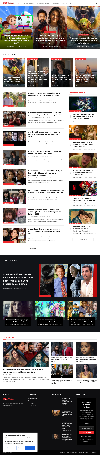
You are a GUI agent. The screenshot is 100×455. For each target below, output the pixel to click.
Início (19, 3)
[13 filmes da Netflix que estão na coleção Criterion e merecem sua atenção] (62, 371)
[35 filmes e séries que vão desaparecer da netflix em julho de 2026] (82, 310)
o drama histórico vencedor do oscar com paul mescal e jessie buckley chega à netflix (45, 114)
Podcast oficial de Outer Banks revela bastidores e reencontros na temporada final (86, 78)
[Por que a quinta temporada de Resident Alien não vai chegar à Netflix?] (56, 400)
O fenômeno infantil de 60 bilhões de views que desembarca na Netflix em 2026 (16, 39)
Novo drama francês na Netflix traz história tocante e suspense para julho (61, 78)
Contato (69, 452)
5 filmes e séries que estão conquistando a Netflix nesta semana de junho (84, 144)
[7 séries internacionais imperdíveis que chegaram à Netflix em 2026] (86, 371)
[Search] (96, 3)
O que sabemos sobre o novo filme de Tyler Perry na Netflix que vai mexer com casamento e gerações (45, 173)
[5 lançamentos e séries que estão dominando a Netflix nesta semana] (83, 160)
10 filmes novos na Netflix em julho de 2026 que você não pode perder (61, 359)
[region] (20, 442)
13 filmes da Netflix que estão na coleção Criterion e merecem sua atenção (61, 382)
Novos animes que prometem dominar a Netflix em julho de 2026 (67, 413)
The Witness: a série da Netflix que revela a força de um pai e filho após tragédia (86, 359)
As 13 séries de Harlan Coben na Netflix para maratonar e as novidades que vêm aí (23, 370)
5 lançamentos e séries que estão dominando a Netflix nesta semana (83, 173)
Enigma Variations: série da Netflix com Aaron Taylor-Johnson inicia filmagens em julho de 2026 (44, 212)
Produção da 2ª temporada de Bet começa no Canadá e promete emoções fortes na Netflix (46, 191)
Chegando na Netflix (43, 3)
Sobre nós (62, 452)
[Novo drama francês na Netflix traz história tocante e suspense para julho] (62, 72)
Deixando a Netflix (67, 3)
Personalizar (10, 448)
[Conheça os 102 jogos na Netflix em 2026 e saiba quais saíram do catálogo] (83, 188)
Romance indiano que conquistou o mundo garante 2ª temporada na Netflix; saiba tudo (50, 39)
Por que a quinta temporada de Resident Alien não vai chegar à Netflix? (67, 401)
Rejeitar (20, 448)
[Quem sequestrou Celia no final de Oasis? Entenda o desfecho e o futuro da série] (14, 99)
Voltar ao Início (93, 452)
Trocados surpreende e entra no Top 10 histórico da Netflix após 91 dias (83, 40)
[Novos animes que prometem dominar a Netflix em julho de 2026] (56, 413)
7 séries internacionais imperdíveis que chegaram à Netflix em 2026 (86, 381)
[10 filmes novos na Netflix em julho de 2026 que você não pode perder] (62, 349)
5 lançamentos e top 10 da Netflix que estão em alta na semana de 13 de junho (67, 425)
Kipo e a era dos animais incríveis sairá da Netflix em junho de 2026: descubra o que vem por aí (49, 321)
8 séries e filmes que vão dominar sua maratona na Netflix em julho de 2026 (82, 229)
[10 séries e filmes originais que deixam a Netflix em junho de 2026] (17, 310)
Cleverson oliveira (11, 46)
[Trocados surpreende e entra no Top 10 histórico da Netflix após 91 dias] (83, 27)
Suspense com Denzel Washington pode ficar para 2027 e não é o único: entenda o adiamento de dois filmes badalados (37, 76)
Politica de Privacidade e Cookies (80, 452)
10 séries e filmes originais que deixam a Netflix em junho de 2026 (17, 321)
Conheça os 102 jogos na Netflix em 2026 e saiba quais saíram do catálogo (84, 201)
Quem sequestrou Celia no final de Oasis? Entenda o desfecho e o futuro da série (44, 94)
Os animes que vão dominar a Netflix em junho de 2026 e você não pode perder (83, 116)
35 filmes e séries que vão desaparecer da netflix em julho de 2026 (82, 321)
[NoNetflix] (8, 3)
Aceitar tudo (30, 448)
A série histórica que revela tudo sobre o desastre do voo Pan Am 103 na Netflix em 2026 (44, 134)
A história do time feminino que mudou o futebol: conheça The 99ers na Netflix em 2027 (44, 231)
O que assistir (55, 3)
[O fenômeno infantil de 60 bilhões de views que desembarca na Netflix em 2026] (16, 27)
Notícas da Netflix (29, 3)
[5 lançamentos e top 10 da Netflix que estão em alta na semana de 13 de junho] (56, 424)
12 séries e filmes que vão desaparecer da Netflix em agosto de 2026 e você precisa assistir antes (18, 279)
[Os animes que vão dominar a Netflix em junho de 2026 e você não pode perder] (83, 104)
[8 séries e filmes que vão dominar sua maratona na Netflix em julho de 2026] (83, 216)
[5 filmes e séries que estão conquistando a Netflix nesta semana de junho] (83, 132)
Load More (33, 248)
